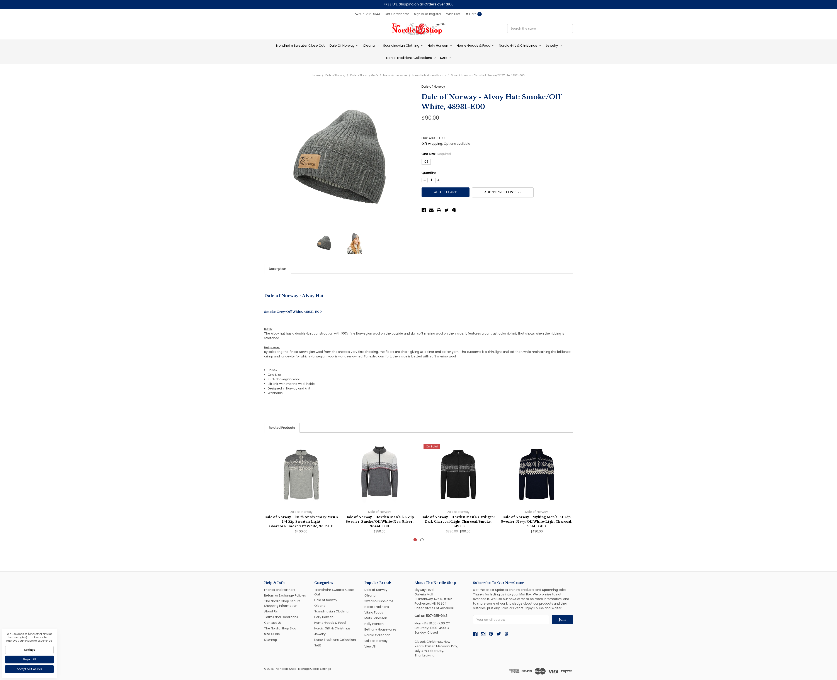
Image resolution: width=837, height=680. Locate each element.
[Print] (439, 210)
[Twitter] (446, 210)
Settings (29, 649)
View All (370, 646)
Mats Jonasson (375, 618)
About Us (271, 611)
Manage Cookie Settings (314, 669)
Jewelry (552, 45)
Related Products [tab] (282, 427)
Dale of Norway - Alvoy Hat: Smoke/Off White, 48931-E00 (488, 75)
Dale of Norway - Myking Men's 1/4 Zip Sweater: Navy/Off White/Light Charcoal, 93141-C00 (536, 521)
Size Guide (272, 634)
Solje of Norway (376, 641)
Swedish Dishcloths (378, 601)
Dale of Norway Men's (364, 75)
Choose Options (301, 497)
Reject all (29, 659)
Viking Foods (373, 612)
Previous (264, 497)
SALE (444, 57)
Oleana (369, 45)
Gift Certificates (397, 14)
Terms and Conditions (281, 617)
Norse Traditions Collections (409, 57)
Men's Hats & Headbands (429, 75)
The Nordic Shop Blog (280, 628)
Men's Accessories (395, 75)
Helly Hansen (438, 45)
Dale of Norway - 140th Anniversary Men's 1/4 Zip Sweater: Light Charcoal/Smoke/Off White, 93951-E (301, 521)
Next (573, 497)
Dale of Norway (342, 45)
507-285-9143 (369, 14)
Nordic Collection (377, 635)
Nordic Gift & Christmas (518, 45)
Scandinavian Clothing (401, 45)
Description (277, 269)
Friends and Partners (279, 590)
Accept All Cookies (29, 669)
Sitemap (270, 640)
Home (316, 75)
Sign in (419, 14)
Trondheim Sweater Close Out (300, 45)
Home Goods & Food (474, 45)
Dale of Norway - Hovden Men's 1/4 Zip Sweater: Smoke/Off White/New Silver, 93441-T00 (379, 521)
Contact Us (272, 622)
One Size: (436, 154)
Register (435, 14)
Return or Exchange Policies (285, 595)
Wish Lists (453, 14)
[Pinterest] (454, 210)
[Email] (431, 210)
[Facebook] (424, 210)
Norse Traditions (376, 607)
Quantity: (429, 173)
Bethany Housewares (380, 629)
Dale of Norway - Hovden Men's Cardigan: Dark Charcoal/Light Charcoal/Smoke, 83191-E (458, 521)
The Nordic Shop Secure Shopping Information (282, 603)
